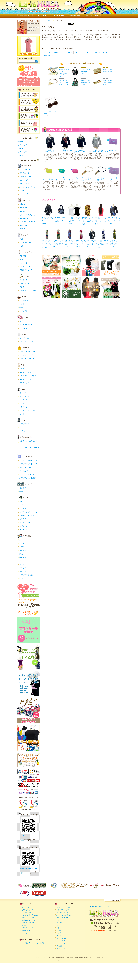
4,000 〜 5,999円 (23, 152)
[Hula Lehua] (97, 887)
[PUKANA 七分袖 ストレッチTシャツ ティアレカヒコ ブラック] (50, 148)
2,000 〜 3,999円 (23, 148)
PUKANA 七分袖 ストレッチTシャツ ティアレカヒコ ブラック (49, 151)
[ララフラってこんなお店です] (28, 111)
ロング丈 (22, 256)
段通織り (22, 488)
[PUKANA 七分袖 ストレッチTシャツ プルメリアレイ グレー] (96, 148)
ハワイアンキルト (62, 941)
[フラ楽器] (24, 499)
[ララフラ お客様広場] (28, 103)
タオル (21, 547)
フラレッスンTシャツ (63, 912)
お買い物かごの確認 (28, 923)
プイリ (21, 501)
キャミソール (24, 393)
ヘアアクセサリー (25, 324)
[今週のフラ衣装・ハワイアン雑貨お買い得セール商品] (28, 51)
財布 (21, 540)
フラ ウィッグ (24, 300)
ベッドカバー (24, 471)
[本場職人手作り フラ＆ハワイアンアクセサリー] (71, 274)
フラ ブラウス (24, 338)
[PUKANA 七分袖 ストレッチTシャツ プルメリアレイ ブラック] (81, 148)
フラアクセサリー (62, 917)
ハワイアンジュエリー (27, 290)
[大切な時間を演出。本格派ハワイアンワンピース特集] (110, 296)
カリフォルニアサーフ (27, 215)
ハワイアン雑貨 (61, 948)
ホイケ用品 (23, 311)
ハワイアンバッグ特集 (63, 907)
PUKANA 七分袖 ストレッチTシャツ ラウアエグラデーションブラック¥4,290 (114, 220)
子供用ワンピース (25, 270)
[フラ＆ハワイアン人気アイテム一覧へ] (28, 132)
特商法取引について (28, 917)
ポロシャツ (23, 407)
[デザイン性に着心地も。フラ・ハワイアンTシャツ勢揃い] (110, 274)
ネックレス (23, 280)
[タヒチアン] (24, 366)
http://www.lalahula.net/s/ (28, 836)
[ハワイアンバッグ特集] (24, 167)
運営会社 (24, 925)
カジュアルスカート (62, 938)
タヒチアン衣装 (67, 52)
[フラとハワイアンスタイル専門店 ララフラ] (39, 11)
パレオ (56, 52)
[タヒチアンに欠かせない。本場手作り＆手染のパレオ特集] (51, 296)
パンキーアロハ (25, 191)
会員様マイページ (75, 16)
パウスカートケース (26, 359)
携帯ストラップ (25, 557)
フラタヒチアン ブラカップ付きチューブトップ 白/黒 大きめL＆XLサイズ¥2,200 (74, 220)
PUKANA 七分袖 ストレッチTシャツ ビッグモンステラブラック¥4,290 (92, 243)
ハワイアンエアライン (27, 187)
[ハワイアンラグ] (24, 485)
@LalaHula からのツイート (99, 906)
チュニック (23, 400)
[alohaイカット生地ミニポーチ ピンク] (74, 176)
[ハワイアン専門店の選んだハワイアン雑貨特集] (51, 274)
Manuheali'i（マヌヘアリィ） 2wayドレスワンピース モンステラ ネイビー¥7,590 (103, 244)
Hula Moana (23, 218)
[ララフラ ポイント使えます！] (28, 96)
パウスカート (60, 928)
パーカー (22, 403)
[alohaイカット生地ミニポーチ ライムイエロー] (49, 176)
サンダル (22, 564)
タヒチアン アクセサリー (83, 52)
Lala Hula (22, 204)
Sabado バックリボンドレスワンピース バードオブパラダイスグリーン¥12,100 (58, 243)
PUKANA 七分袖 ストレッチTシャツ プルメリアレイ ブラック (81, 151)
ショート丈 (23, 263)
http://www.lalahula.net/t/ (28, 868)
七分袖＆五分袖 (25, 242)
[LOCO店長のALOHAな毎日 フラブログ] (28, 615)
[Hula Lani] (83, 887)
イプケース (23, 526)
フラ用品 (59, 923)
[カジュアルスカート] (24, 438)
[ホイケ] (24, 298)
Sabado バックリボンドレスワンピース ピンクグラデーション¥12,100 (81, 243)
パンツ (58, 935)
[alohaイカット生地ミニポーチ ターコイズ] (62, 176)
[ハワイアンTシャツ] (24, 201)
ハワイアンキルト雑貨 (27, 478)
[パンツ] (24, 421)
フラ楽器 (59, 946)
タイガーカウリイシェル (28, 512)
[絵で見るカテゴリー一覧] (28, 118)
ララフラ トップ (24, 16)
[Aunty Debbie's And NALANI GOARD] (39, 887)
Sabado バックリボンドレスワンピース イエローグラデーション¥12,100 (115, 243)
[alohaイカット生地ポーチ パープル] (113, 176)
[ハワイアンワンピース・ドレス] (24, 253)
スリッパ (22, 568)
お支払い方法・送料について (31, 915)
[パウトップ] (24, 335)
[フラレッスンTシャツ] (24, 236)
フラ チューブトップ (26, 342)
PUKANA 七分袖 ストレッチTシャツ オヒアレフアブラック (65, 150)
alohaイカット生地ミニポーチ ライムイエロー (48, 178)
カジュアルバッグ (25, 176)
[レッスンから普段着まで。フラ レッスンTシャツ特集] (28, 695)
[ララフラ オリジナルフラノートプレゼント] (28, 766)
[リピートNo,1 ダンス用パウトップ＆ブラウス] (91, 274)
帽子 (21, 307)
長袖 (21, 246)
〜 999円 (20, 141)
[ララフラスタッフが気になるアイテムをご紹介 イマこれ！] (28, 669)
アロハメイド (24, 183)
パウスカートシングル (27, 351)
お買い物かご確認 (92, 16)
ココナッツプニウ (25, 508)
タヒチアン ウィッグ (101, 52)
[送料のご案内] (28, 77)
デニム (21, 427)
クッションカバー (25, 467)
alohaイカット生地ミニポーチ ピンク (74, 178)
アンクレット (24, 287)
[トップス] (24, 390)
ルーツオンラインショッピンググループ (34, 943)
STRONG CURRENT (27, 222)
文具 (21, 554)
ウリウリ (22, 519)
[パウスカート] (24, 349)
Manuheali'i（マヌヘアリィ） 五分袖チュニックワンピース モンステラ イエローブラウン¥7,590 (87, 221)
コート (21, 414)
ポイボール (23, 530)
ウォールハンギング (26, 474)
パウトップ (60, 925)
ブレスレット (24, 283)
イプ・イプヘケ (25, 522)
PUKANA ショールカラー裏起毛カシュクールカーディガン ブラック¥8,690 (48, 220)
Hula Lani (22, 211)
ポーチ (21, 543)
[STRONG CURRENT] (25, 895)
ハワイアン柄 (24, 424)
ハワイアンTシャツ (62, 910)
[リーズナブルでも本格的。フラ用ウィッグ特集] (91, 296)
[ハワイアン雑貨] (24, 537)
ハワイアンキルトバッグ (28, 460)
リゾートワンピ (25, 266)
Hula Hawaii (23, 208)
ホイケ (58, 920)
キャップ (22, 571)
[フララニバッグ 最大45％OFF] (28, 722)
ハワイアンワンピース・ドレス (66, 915)
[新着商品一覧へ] (28, 125)
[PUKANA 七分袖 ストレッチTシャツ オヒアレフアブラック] (65, 148)
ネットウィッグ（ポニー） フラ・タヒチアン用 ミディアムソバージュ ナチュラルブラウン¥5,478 (101, 221)
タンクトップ (24, 396)
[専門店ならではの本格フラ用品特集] (71, 296)
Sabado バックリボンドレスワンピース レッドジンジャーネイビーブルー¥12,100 (47, 244)
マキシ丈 (22, 259)
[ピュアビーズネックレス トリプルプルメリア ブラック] (100, 176)
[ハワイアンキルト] (24, 457)
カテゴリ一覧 (41, 16)
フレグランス (24, 550)
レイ (21, 321)
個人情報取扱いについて (29, 920)
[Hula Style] (112, 887)
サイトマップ (26, 933)
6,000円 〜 (21, 155)
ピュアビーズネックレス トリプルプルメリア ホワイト (87, 179)
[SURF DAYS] (39, 895)
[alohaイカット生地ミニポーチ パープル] (112, 148)
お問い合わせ (26, 930)
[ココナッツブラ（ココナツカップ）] (51, 109)
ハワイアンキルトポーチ (28, 464)
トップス (59, 933)
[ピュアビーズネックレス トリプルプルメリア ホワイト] (87, 176)
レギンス (22, 431)
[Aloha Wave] (25, 887)
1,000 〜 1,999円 (23, 145)
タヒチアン (47, 52)
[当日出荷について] (28, 85)
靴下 (21, 578)
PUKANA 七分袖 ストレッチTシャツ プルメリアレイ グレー (96, 150)
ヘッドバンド (24, 328)
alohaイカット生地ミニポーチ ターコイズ (61, 178)
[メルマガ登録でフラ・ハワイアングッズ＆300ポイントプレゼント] (28, 597)
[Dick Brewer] (54, 887)
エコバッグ (23, 180)
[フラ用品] (24, 318)
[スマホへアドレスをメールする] (29, 841)
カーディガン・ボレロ (27, 410)
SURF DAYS (24, 225)
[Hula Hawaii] (68, 887)
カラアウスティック (26, 515)
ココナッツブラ (48, 55)
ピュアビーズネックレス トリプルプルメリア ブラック (100, 179)
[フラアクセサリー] (24, 277)
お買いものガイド (27, 910)
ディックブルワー (25, 194)
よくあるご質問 (26, 912)
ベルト (21, 304)
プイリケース (24, 505)
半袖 (21, 239)
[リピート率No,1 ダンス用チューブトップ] (28, 750)
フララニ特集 (24, 173)
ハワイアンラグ (61, 943)
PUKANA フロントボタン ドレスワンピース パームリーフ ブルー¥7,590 (70, 243)
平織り (21, 491)
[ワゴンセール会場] (28, 642)
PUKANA (22, 229)
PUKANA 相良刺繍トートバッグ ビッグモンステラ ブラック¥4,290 (61, 220)
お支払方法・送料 (58, 16)
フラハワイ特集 (25, 169)
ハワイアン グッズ (26, 575)
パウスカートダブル (26, 355)
